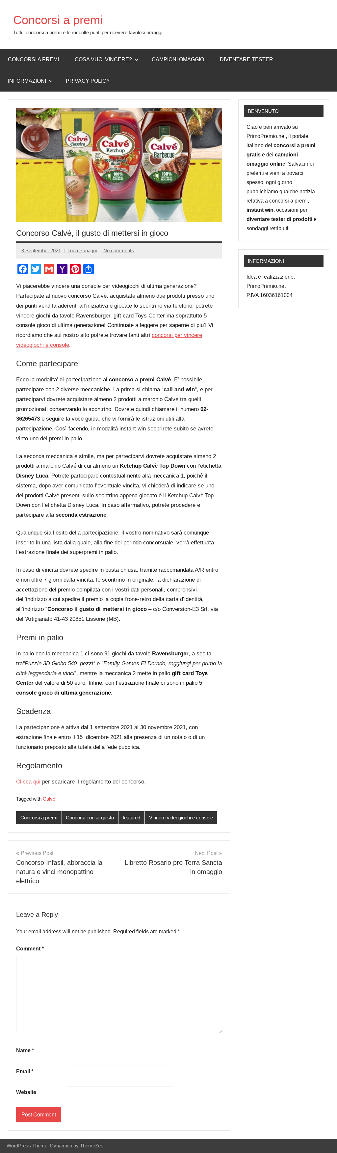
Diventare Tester (246, 59)
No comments (118, 250)
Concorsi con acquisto (90, 817)
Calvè (49, 799)
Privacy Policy (88, 81)
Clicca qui (28, 782)
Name (25, 1050)
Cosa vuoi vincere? (103, 59)
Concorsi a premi (58, 20)
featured (131, 817)
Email (24, 1071)
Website (26, 1092)
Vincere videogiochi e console (181, 817)
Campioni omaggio (178, 59)
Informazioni (27, 81)
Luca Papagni (82, 250)
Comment (30, 948)
